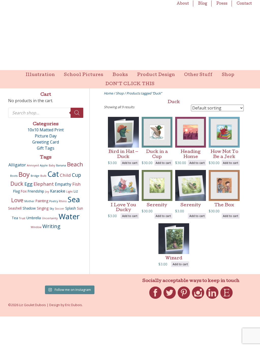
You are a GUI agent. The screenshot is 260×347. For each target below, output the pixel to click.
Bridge (35, 176)
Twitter (169, 298)
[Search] (77, 113)
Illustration (40, 75)
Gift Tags (45, 148)
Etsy (227, 298)
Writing (51, 226)
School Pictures (83, 75)
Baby (52, 165)
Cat (53, 174)
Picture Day (46, 136)
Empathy (63, 184)
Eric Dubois (73, 305)
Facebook (155, 298)
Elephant (44, 184)
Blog (202, 4)
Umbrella (33, 218)
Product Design (156, 75)
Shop (228, 75)
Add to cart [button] (129, 163)
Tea (15, 218)
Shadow (29, 208)
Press (222, 4)
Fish (76, 184)
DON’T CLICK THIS (130, 84)
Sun (80, 208)
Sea (74, 199)
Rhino (63, 201)
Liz (76, 191)
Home (108, 93)
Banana (61, 165)
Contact (244, 4)
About (183, 4)
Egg (28, 184)
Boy (24, 174)
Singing (42, 208)
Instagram (198, 298)
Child (65, 175)
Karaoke (57, 191)
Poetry (53, 201)
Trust (22, 218)
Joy (47, 191)
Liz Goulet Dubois (130, 35)
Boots (14, 176)
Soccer (59, 208)
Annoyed (33, 165)
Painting (42, 201)
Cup (76, 174)
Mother (29, 201)
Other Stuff (198, 75)
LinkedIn (212, 298)
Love (17, 200)
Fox (24, 191)
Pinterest (183, 298)
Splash (70, 208)
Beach (75, 164)
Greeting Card (45, 142)
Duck (16, 183)
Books (120, 75)
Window (36, 227)
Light (69, 191)
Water (69, 216)
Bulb (43, 176)
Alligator (17, 165)
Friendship (36, 191)
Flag (16, 191)
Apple (44, 165)
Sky (52, 208)
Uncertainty (50, 218)
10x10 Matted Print (45, 130)
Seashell (15, 208)
